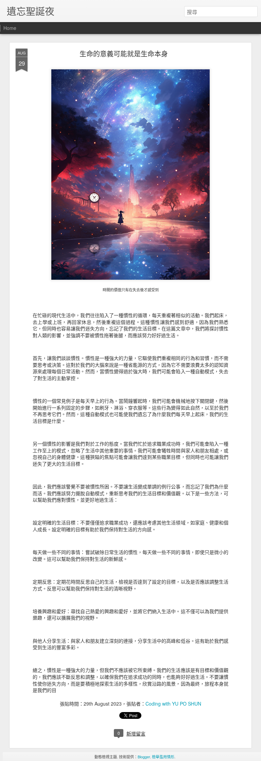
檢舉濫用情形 (163, 756)
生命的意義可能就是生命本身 (124, 53)
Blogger (144, 756)
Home (9, 27)
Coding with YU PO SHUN (173, 703)
